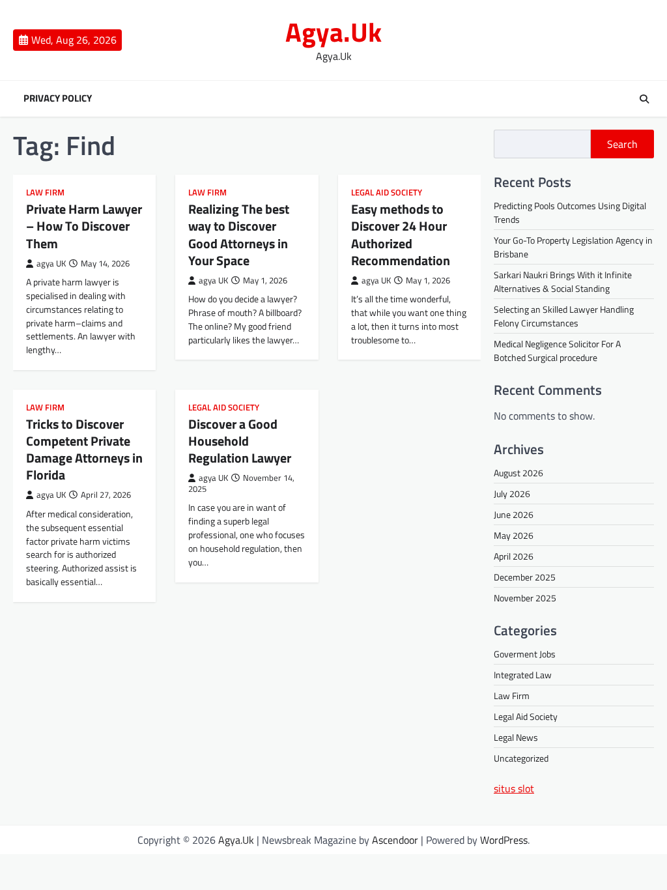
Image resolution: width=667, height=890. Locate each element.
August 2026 (518, 473)
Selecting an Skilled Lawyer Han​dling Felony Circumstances (564, 316)
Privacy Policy (57, 98)
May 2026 (513, 535)
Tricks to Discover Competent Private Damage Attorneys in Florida (84, 449)
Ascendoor (395, 840)
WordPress (504, 840)
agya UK (51, 263)
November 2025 (525, 598)
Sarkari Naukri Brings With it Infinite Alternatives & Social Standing (563, 281)
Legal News (516, 737)
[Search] (644, 99)
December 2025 (525, 577)
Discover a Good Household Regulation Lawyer (239, 441)
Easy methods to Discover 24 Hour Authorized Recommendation (400, 234)
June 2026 (513, 514)
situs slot (514, 788)
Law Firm (45, 192)
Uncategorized (521, 758)
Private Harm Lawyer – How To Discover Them (84, 226)
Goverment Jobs (525, 654)
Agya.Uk (333, 32)
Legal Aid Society (386, 192)
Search (622, 144)
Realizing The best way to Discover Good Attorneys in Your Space (238, 234)
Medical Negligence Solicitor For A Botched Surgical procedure (557, 350)
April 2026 (513, 556)
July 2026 (512, 493)
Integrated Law (523, 675)
